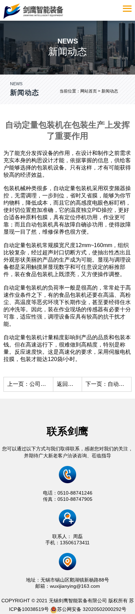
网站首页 (88, 91)
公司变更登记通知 (51, 384)
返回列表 (68, 384)
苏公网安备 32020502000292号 (91, 609)
